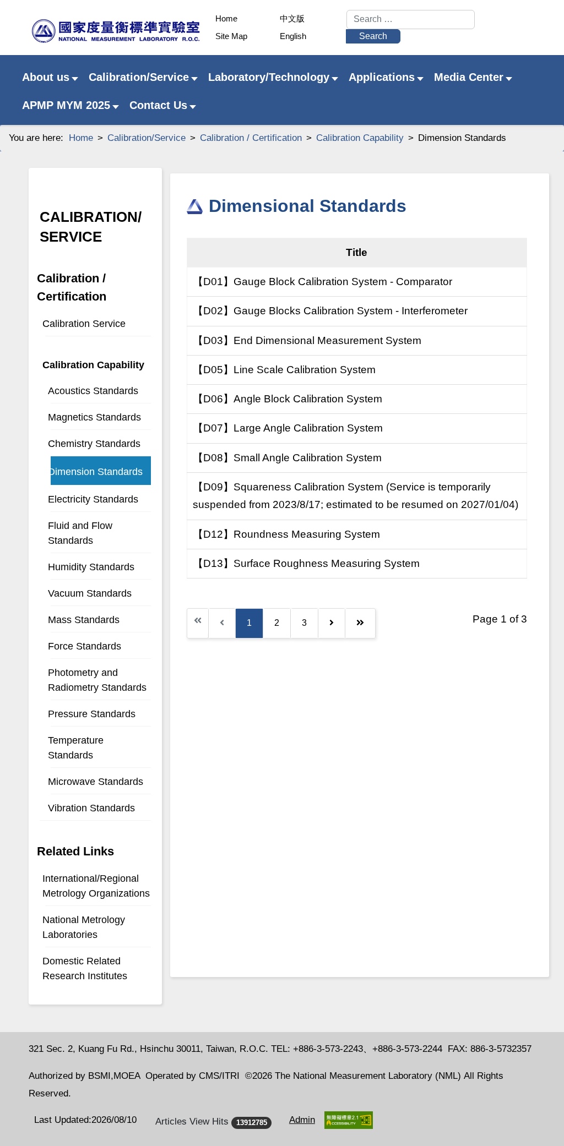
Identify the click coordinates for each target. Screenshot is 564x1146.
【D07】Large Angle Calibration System (288, 428)
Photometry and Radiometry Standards (97, 680)
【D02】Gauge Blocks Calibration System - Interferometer (330, 310)
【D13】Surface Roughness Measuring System (306, 563)
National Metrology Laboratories (83, 927)
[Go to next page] (331, 623)
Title (356, 252)
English (293, 36)
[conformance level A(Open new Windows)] (348, 1119)
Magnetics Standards (94, 417)
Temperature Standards (76, 748)
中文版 (292, 18)
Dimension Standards (95, 471)
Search (373, 36)
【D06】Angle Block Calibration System (287, 399)
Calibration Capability (93, 364)
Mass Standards (84, 619)
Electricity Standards (93, 499)
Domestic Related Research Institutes (84, 968)
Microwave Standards (95, 781)
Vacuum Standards (90, 593)
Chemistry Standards (94, 443)
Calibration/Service (91, 227)
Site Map (231, 36)
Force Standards (84, 646)
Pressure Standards (91, 713)
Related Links (75, 851)
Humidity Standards (91, 566)
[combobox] (410, 19)
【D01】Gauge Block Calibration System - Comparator (322, 281)
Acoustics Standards (93, 390)
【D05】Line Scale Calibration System (284, 369)
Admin (302, 1120)
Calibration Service (84, 323)
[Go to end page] (360, 623)
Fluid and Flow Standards (80, 533)
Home (226, 18)
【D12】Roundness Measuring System (286, 534)
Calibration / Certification (71, 287)
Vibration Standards (91, 808)
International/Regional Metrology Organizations (96, 886)
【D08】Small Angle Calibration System (287, 457)
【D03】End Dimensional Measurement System (307, 340)
